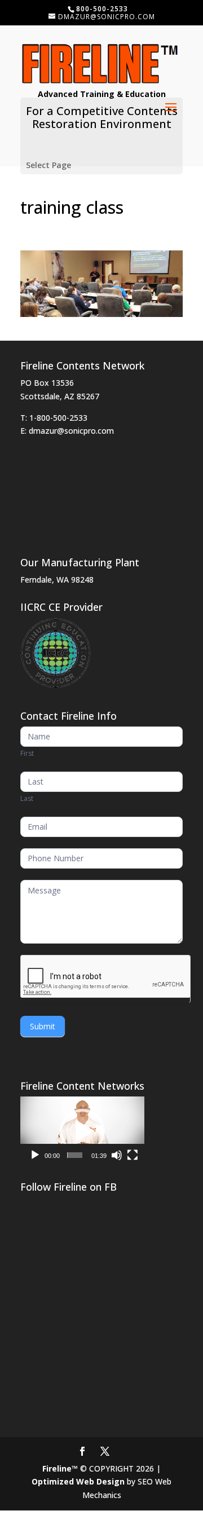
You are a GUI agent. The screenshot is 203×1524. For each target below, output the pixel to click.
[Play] (35, 1155)
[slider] (74, 1155)
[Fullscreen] (132, 1155)
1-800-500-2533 (58, 417)
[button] (82, 1131)
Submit (42, 1026)
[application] (82, 1131)
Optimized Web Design (78, 1481)
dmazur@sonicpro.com (71, 430)
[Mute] (116, 1155)
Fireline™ (60, 1468)
